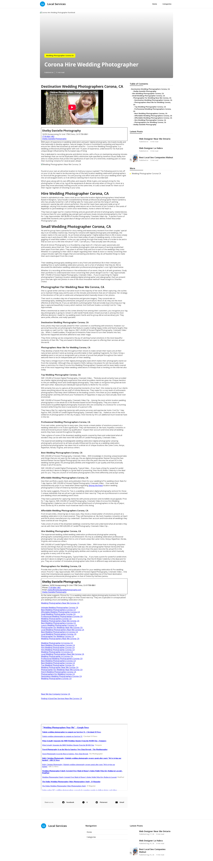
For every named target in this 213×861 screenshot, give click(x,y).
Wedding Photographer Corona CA (60, 55)
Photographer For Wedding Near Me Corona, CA (152, 98)
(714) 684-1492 (48, 136)
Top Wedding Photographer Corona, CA (57, 665)
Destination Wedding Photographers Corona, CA (61, 676)
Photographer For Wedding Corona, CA (57, 636)
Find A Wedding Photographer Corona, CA (58, 672)
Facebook (70, 802)
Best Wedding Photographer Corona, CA (58, 645)
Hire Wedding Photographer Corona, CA (58, 647)
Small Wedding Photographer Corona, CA (58, 614)
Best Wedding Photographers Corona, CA (58, 610)
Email (122, 802)
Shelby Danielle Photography (54, 138)
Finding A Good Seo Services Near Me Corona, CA (61, 698)
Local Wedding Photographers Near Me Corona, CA (62, 629)
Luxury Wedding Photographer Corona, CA (59, 625)
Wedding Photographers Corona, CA (56, 618)
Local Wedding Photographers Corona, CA (58, 634)
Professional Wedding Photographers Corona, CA (61, 616)
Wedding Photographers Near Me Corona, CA (60, 603)
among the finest (96, 485)
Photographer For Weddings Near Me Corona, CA (61, 627)
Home (154, 4)
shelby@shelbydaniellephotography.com (64, 590)
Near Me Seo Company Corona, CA (55, 694)
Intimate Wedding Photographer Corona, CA (59, 607)
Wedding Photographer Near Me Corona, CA (59, 667)
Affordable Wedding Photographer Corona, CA (60, 612)
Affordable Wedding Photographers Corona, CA (153, 116)
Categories (167, 4)
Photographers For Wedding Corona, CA (58, 674)
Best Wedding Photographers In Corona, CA (59, 632)
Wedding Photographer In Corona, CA (57, 643)
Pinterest (103, 802)
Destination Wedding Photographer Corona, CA (153, 100)
